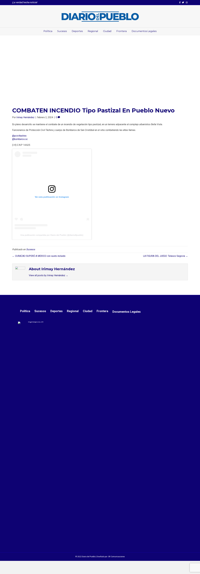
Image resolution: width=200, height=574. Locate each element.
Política (47, 31)
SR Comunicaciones (116, 557)
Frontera (121, 31)
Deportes (77, 31)
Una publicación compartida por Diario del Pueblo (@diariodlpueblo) (51, 235)
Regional (93, 31)
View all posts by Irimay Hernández (48, 275)
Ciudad (107, 31)
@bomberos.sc (20, 139)
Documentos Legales (144, 31)
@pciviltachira (19, 135)
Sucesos (62, 31)
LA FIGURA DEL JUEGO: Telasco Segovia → (165, 256)
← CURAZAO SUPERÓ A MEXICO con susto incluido (38, 256)
